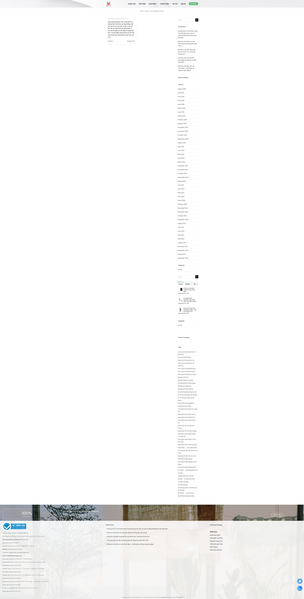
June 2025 (181, 112)
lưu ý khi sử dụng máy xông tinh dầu (187, 392)
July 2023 (181, 185)
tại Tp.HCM (181, 493)
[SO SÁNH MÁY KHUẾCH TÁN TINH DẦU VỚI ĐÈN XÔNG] (180, 298)
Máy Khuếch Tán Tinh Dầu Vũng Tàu (187, 444)
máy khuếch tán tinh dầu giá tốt (186, 417)
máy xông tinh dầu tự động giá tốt (187, 467)
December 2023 (183, 166)
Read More (110, 41)
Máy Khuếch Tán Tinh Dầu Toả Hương (186, 427)
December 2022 (183, 208)
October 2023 (182, 173)
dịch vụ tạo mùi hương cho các (186, 360)
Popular (180, 284)
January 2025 (182, 123)
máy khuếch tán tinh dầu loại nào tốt (187, 421)
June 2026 (181, 96)
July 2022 (181, 227)
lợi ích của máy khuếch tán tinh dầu (187, 395)
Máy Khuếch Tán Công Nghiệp (186, 403)
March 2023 (181, 200)
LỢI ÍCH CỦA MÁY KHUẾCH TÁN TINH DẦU (189, 290)
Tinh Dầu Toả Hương (183, 482)
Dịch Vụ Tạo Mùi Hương (184, 357)
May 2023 (181, 193)
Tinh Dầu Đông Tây (183, 484)
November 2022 (183, 212)
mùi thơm (180, 473)
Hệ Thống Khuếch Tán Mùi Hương (186, 383)
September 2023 (183, 177)
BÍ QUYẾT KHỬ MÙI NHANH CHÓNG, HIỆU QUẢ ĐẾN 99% (190, 309)
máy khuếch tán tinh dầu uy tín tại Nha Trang (187, 440)
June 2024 (181, 150)
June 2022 (181, 231)
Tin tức (180, 269)
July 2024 (181, 146)
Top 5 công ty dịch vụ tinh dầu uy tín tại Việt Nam (187, 489)
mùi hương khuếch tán (191, 470)
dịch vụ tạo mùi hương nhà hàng (186, 371)
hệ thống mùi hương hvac (184, 386)
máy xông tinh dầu (192, 447)
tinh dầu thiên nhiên (189, 479)
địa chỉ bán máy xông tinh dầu (186, 496)
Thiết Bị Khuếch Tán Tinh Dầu (185, 476)
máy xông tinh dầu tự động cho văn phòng (187, 463)
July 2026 (181, 93)
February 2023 (182, 204)
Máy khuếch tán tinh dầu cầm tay (187, 414)
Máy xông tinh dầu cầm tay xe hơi (187, 456)
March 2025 (181, 116)
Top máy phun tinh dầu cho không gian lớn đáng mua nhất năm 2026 (187, 60)
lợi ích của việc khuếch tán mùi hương (186, 399)
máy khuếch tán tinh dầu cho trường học (187, 410)
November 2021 (183, 246)
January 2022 (182, 242)
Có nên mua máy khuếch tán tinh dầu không (186, 353)
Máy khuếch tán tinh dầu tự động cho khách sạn (186, 435)
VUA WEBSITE (178, 597)
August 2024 (182, 143)
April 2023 (181, 196)
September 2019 (183, 250)
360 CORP (164, 597)
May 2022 (181, 235)
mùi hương (180, 470)
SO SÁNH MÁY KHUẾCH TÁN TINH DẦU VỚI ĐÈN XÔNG (189, 299)
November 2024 (183, 131)
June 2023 (181, 189)
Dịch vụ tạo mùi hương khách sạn (186, 368)
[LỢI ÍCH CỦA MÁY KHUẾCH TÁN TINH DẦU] (180, 288)
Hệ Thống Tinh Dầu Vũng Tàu (185, 389)
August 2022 (182, 223)
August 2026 (182, 89)
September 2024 (183, 139)
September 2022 (183, 219)
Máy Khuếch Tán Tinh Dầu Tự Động (187, 431)
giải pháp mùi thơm (183, 377)
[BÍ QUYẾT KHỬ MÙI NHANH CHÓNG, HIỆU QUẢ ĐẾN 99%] (180, 308)
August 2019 (182, 254)
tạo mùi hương (190, 493)
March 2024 (181, 162)
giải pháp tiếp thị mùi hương (185, 380)
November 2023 (183, 169)
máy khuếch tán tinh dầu (184, 406)
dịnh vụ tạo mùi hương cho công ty (187, 374)
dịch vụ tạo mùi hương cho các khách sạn (186, 364)
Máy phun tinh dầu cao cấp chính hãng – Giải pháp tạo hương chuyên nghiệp (186, 68)
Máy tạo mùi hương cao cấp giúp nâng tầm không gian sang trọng (187, 44)
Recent (188, 284)
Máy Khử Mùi (181, 447)
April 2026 (181, 104)
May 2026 (181, 100)
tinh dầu (180, 479)
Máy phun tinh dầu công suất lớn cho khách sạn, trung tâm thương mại (187, 52)
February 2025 (182, 119)
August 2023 (182, 181)
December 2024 (183, 127)
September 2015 (183, 258)
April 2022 (181, 239)
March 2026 (181, 108)
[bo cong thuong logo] (14, 522)
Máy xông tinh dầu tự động (185, 459)
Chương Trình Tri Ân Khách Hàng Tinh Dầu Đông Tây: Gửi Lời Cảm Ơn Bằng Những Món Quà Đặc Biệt (137, 529)
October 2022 (182, 216)
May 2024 (181, 154)
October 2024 (182, 135)
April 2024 (181, 158)
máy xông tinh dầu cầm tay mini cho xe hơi (187, 452)
